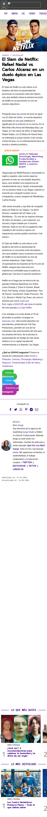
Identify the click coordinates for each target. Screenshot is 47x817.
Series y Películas (12, 55)
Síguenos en (10, 390)
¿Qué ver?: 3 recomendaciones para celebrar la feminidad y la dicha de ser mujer (21, 752)
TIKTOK (32, 466)
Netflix (20, 117)
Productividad (18, 363)
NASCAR (18, 304)
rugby (9, 304)
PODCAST (43, 13)
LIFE (23, 13)
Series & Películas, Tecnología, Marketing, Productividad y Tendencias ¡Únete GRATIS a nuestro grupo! (31, 160)
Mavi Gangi (18, 425)
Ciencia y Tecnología (21, 359)
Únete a (8, 374)
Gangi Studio (28, 432)
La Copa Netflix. (24, 308)
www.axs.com (8, 321)
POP (5, 13)
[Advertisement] (23, 595)
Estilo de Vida (32, 363)
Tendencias (7, 366)
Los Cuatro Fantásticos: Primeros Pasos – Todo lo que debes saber (21, 805)
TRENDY (32, 13)
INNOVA (15, 13)
